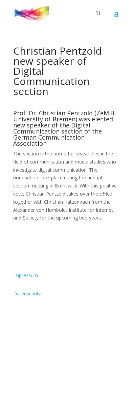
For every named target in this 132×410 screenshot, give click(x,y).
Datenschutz (27, 293)
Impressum (25, 275)
